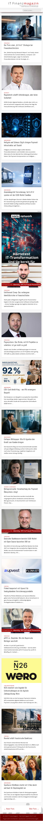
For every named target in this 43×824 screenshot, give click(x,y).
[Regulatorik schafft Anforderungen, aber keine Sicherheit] (21, 77)
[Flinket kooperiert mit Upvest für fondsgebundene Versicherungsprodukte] (21, 571)
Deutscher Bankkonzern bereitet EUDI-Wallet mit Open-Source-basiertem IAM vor (20, 539)
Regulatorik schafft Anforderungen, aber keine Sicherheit (21, 95)
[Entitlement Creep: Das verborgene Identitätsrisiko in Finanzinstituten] (21, 275)
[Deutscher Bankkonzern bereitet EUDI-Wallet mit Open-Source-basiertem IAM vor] (21, 521)
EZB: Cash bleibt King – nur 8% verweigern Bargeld (20, 390)
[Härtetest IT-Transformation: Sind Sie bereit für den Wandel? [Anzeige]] (21, 240)
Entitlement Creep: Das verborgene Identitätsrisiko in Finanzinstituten (16, 293)
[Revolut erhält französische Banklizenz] (21, 721)
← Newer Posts (9, 809)
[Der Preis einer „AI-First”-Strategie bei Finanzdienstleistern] (21, 28)
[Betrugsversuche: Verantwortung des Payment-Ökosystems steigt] (21, 471)
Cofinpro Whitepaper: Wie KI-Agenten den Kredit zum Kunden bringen (19, 440)
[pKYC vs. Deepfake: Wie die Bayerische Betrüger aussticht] (21, 621)
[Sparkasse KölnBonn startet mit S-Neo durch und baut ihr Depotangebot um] (21, 768)
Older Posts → (34, 809)
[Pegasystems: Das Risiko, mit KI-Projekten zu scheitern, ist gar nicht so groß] (21, 325)
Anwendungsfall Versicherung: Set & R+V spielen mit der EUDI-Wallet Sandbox (19, 193)
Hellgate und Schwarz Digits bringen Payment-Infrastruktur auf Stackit (21, 143)
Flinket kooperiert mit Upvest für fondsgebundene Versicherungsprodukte (18, 589)
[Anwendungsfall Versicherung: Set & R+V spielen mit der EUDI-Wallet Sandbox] (21, 175)
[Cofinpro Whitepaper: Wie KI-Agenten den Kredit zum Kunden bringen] (21, 422)
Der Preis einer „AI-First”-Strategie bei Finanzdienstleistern (18, 46)
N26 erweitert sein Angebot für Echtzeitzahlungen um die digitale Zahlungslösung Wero (16, 690)
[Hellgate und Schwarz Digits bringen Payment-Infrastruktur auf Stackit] (21, 125)
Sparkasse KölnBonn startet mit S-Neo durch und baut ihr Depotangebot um (20, 786)
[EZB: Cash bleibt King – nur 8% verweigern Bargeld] (21, 372)
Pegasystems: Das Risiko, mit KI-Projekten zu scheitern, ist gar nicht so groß (21, 343)
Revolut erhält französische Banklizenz (18, 738)
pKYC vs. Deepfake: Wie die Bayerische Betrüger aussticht (18, 639)
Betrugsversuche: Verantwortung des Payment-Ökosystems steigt (21, 490)
